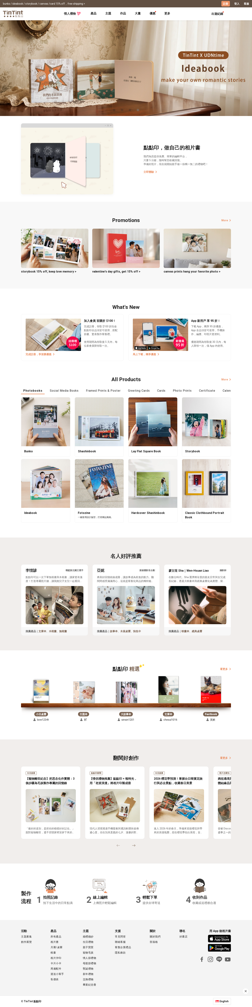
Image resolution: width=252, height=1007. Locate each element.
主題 (108, 13)
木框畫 (53, 631)
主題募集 (26, 936)
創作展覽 (26, 941)
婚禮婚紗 (88, 936)
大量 (138, 13)
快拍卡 (137, 631)
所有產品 (56, 936)
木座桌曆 (125, 631)
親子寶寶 (88, 947)
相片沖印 (56, 957)
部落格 (154, 941)
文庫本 (42, 631)
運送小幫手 (57, 974)
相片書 (55, 941)
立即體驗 (149, 171)
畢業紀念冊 (89, 984)
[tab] (93, 14)
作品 (123, 13)
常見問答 (120, 936)
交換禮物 (88, 979)
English (224, 1001)
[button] (41, 692)
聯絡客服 (120, 941)
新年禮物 (88, 974)
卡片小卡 (56, 963)
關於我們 (155, 936)
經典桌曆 (197, 631)
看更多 (224, 668)
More (224, 220)
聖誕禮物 (88, 968)
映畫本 (185, 631)
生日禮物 (88, 941)
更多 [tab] (167, 13)
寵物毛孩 (88, 952)
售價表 (55, 979)
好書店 (183, 936)
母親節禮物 (89, 963)
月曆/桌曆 (57, 947)
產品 (93, 13)
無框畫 (63, 631)
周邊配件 (56, 968)
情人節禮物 (89, 957)
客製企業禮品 (123, 947)
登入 (236, 3)
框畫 (53, 952)
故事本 (114, 631)
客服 (246, 3)
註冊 (225, 3)
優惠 (153, 13)
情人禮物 (70, 13)
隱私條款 (120, 952)
